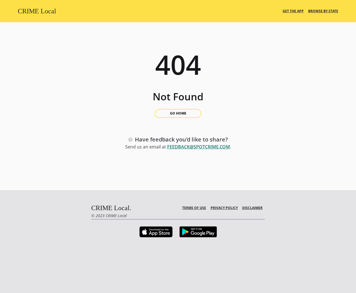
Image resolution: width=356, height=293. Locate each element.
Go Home (178, 113)
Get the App (293, 11)
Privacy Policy (224, 207)
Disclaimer (252, 207)
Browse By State (323, 11)
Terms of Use (194, 207)
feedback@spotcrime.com (198, 147)
